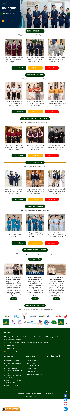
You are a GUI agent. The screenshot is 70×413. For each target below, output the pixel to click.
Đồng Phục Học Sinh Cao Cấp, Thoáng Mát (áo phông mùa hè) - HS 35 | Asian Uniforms (57, 191)
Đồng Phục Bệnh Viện (35, 206)
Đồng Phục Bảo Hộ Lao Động (35, 250)
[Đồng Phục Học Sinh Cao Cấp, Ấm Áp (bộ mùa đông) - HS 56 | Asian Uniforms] (13, 178)
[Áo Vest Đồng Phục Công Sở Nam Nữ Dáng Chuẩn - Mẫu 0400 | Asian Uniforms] (56, 47)
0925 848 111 (10, 348)
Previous (1, 14)
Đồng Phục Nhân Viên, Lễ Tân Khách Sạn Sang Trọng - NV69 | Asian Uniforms (14, 147)
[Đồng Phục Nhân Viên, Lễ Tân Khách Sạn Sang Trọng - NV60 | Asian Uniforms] (56, 134)
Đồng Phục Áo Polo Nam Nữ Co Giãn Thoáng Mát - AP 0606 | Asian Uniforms (57, 103)
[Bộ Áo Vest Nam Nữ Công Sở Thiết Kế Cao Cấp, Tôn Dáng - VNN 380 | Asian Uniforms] (35, 47)
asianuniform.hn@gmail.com (14, 351)
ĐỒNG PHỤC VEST (12, 368)
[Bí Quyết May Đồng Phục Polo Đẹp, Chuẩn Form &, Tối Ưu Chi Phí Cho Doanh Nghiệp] (13, 269)
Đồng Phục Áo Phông (35, 75)
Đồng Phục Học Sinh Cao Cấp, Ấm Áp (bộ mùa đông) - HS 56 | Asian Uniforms (14, 191)
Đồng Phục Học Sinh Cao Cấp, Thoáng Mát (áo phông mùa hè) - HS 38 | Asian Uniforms (35, 191)
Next (68, 14)
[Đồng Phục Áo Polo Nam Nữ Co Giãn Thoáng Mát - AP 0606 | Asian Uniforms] (56, 91)
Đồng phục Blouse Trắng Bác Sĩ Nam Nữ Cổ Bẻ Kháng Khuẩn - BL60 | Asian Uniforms (35, 235)
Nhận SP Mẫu (35, 68)
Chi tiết (14, 298)
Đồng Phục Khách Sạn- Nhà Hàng (35, 118)
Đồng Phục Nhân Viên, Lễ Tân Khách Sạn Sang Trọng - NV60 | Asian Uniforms (56, 147)
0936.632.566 (10, 345)
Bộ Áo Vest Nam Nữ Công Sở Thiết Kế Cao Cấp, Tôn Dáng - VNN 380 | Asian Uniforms (35, 59)
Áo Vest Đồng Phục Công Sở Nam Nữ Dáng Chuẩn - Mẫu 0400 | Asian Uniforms (56, 59)
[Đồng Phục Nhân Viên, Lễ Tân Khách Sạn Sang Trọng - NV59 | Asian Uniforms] (35, 134)
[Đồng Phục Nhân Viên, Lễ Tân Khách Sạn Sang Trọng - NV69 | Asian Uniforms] (13, 134)
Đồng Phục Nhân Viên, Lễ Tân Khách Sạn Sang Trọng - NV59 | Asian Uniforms (35, 147)
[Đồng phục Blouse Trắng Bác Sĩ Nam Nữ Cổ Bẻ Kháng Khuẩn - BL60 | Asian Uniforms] (35, 222)
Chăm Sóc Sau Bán (32, 371)
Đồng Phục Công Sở (35, 31)
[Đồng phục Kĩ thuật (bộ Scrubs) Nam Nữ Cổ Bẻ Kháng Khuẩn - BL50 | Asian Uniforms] (13, 222)
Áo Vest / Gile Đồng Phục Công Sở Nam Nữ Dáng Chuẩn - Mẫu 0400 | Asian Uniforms (14, 59)
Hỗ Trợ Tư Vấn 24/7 (33, 368)
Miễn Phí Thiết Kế (32, 363)
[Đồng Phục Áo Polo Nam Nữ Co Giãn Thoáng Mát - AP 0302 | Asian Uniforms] (13, 91)
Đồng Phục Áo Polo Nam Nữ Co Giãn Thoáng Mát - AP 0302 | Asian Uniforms (14, 103)
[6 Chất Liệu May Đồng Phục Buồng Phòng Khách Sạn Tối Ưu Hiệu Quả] (56, 269)
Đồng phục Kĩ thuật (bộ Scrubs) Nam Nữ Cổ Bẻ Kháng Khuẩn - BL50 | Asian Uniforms (14, 235)
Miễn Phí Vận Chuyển (33, 366)
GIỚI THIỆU (29, 397)
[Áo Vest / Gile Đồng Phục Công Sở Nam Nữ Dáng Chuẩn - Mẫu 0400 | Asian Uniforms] (13, 47)
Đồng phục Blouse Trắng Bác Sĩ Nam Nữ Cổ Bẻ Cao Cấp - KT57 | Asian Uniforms (56, 235)
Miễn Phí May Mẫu (32, 360)
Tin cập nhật (35, 259)
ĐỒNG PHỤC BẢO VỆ (12, 385)
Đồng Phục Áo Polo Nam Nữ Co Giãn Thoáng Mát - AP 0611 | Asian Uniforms (35, 103)
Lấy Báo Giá (51, 68)
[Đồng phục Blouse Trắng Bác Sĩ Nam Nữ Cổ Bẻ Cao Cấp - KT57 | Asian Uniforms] (56, 222)
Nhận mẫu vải (19, 68)
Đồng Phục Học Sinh (35, 162)
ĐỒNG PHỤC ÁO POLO (13, 360)
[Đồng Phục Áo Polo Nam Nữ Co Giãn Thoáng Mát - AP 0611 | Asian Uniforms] (35, 91)
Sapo (51, 393)
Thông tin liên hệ (39, 397)
